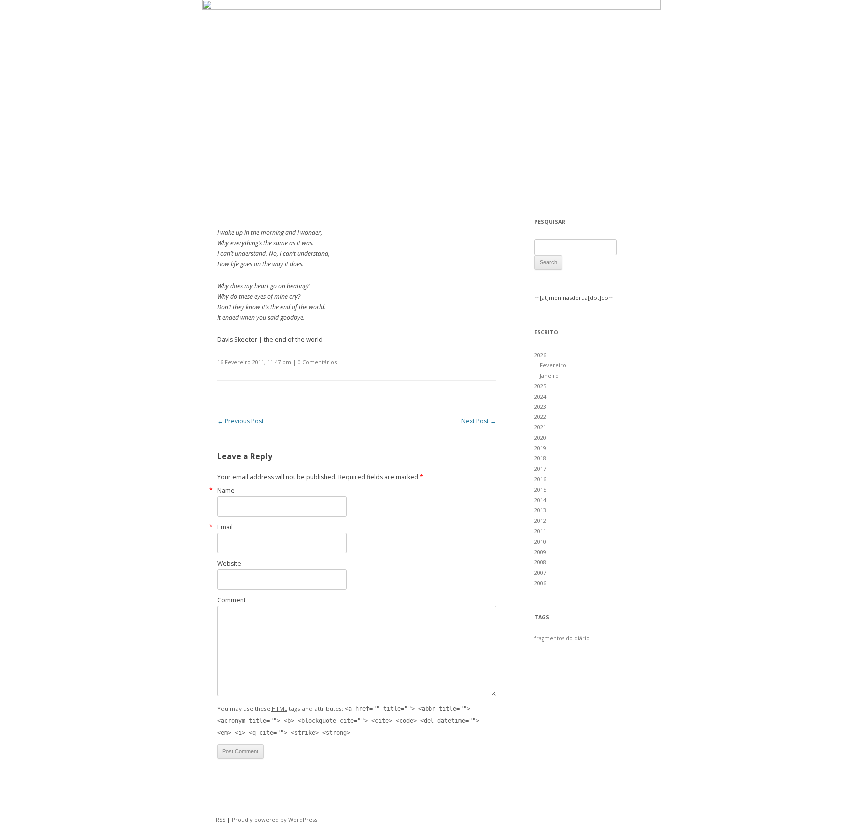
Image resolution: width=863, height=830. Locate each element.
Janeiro (549, 375)
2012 (540, 520)
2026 (540, 355)
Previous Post (240, 421)
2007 (540, 572)
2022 (540, 416)
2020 (540, 437)
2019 (540, 448)
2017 (540, 468)
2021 (540, 427)
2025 (540, 386)
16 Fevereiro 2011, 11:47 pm (254, 362)
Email (225, 527)
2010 (540, 541)
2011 (540, 531)
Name (226, 490)
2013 (540, 510)
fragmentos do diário (562, 638)
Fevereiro (553, 365)
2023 (540, 406)
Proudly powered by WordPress (274, 819)
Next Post (478, 421)
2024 (540, 396)
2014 (540, 500)
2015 (540, 489)
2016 (540, 479)
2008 (540, 562)
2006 (540, 583)
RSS (220, 819)
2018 (540, 458)
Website (229, 563)
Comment (231, 600)
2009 (540, 552)
